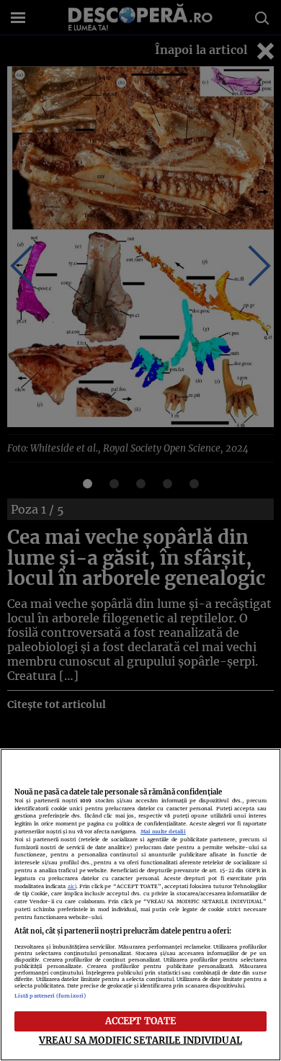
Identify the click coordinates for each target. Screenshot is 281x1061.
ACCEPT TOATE (141, 1020)
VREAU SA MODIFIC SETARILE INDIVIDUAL (140, 1040)
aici (72, 886)
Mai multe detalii (163, 831)
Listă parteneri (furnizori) (50, 996)
